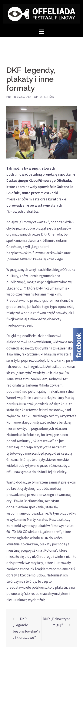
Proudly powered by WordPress (27, 691)
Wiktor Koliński (44, 97)
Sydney (71, 691)
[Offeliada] (41, 13)
